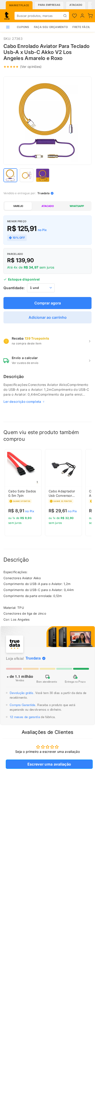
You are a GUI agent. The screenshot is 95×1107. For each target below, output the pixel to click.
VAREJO (18, 206)
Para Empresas (49, 4)
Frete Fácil (81, 27)
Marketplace (19, 5)
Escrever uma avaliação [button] (49, 764)
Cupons (23, 27)
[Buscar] (65, 16)
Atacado (75, 4)
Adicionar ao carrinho (48, 317)
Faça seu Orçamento (51, 27)
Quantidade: (14, 288)
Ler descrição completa (22, 401)
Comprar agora (47, 303)
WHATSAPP (77, 206)
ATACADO (48, 206)
